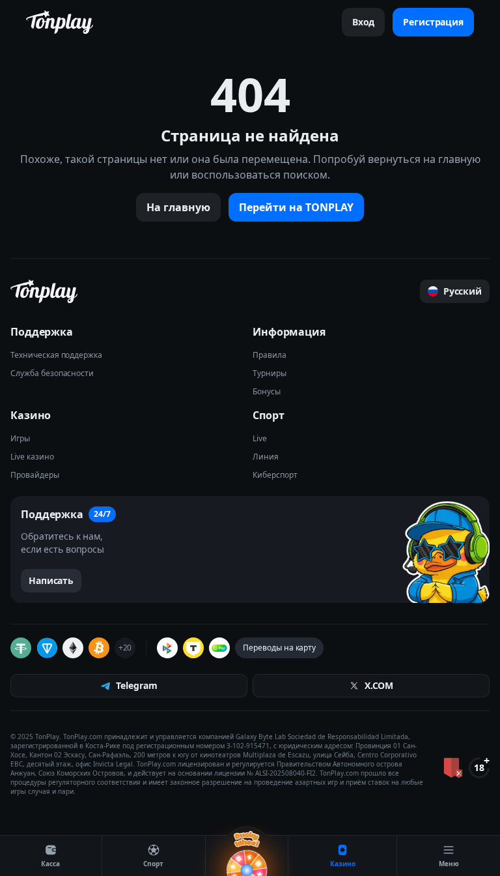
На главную (178, 207)
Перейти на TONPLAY (296, 207)
